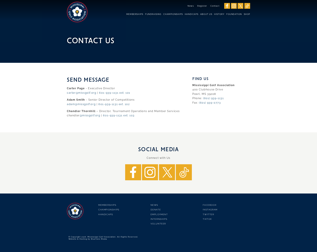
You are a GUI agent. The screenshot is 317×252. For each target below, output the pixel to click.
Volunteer (158, 223)
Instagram (210, 209)
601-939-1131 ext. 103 (119, 115)
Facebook (209, 205)
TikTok (207, 219)
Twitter (208, 214)
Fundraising (153, 14)
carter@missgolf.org (81, 92)
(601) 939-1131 (213, 98)
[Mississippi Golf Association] (77, 12)
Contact (214, 6)
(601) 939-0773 (210, 102)
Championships (173, 14)
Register (202, 6)
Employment (159, 214)
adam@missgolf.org (81, 104)
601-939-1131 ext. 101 (114, 92)
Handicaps (191, 14)
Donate (156, 209)
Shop (247, 14)
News (191, 6)
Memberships (134, 14)
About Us (206, 14)
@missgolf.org (90, 115)
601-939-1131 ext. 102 (114, 104)
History (219, 14)
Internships (159, 219)
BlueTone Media (99, 239)
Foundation (234, 14)
